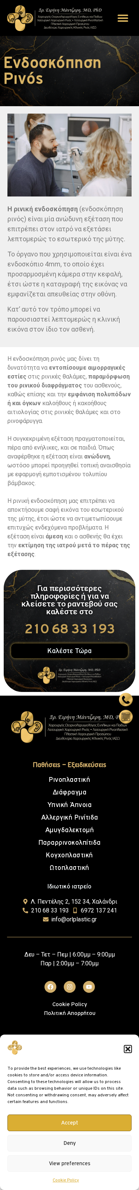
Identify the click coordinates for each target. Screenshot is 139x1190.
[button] (128, 1049)
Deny (70, 1143)
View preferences (69, 1163)
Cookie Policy (66, 1180)
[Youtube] (89, 987)
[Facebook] (50, 987)
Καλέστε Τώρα (69, 651)
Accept (69, 1123)
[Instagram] (70, 987)
